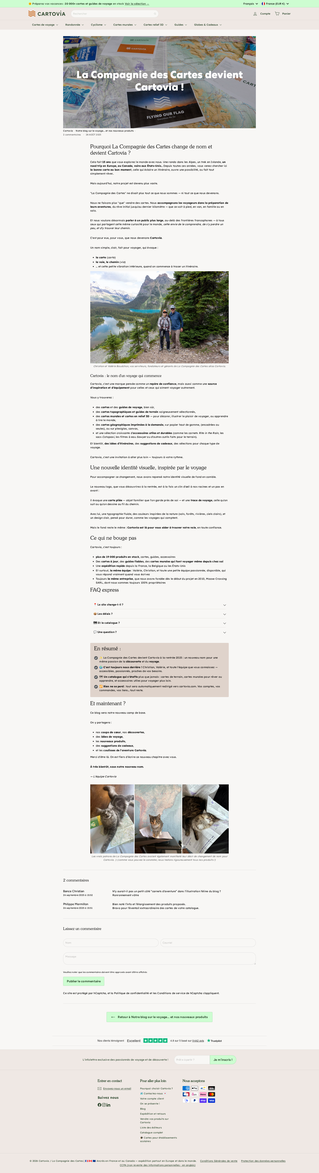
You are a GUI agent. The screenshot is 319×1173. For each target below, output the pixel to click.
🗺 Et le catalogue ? (106, 622)
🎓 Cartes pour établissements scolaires (158, 1139)
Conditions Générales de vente (218, 1160)
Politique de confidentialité (131, 993)
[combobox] (250, 3)
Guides (179, 24)
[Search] (155, 14)
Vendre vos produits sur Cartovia (154, 1120)
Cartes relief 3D (154, 24)
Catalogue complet (151, 1132)
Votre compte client (152, 1098)
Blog (142, 1108)
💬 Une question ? (105, 632)
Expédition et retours (153, 1113)
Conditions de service (171, 993)
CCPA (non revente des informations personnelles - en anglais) (157, 1165)
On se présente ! (150, 1103)
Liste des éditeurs (151, 1127)
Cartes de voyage (43, 24)
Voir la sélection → (137, 3)
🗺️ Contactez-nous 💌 (153, 1093)
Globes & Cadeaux (206, 24)
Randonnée (73, 24)
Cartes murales (123, 24)
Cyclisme (97, 24)
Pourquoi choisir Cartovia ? (156, 1088)
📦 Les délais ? (103, 613)
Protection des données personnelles (263, 1160)
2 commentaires (72, 134)
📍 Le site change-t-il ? (108, 604)
